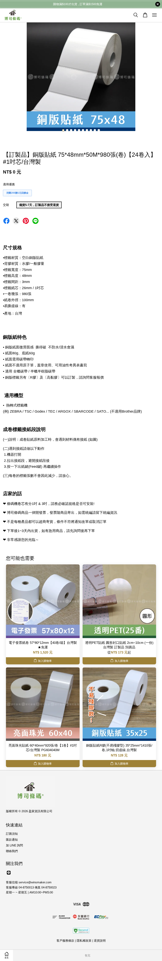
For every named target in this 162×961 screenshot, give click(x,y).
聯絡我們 (12, 851)
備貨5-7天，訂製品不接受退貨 (39, 205)
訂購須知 (12, 833)
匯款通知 (12, 839)
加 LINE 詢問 (14, 845)
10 (99, 130)
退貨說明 (100, 940)
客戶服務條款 (65, 940)
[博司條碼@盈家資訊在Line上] (8, 874)
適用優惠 (9, 184)
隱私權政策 (84, 940)
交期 (6, 205)
